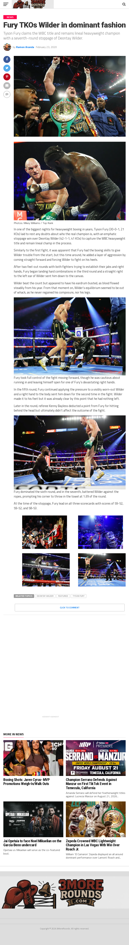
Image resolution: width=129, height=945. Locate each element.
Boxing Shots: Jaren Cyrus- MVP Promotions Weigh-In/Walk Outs (26, 781)
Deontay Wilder (45, 596)
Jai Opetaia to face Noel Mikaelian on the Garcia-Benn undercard (32, 843)
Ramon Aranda (25, 47)
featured (63, 596)
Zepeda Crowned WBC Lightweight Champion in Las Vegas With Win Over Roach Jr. (93, 845)
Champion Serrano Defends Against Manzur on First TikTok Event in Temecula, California (91, 783)
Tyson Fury (78, 596)
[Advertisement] (73, 668)
